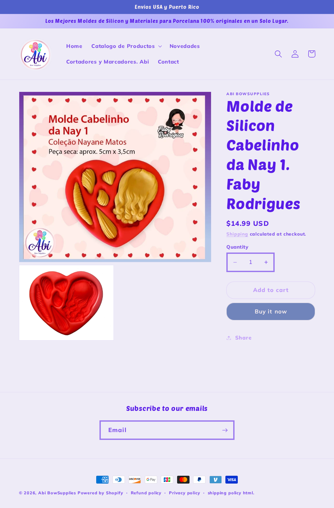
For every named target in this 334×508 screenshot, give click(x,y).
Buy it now (271, 311)
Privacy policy (184, 492)
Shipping (237, 234)
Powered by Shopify (100, 492)
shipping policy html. (231, 492)
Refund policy (146, 492)
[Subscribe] (225, 430)
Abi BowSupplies (57, 492)
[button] (126, 46)
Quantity (237, 247)
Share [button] (243, 337)
